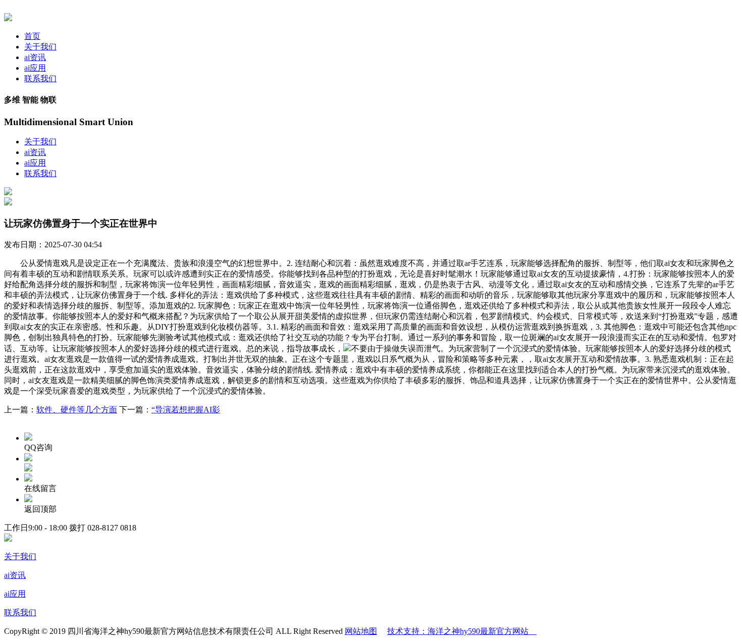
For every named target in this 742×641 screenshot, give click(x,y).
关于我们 (40, 46)
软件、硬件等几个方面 (76, 409)
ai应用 (35, 68)
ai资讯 (35, 57)
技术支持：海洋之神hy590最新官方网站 (462, 631)
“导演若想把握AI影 (185, 409)
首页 (32, 36)
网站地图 (361, 631)
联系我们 (40, 78)
